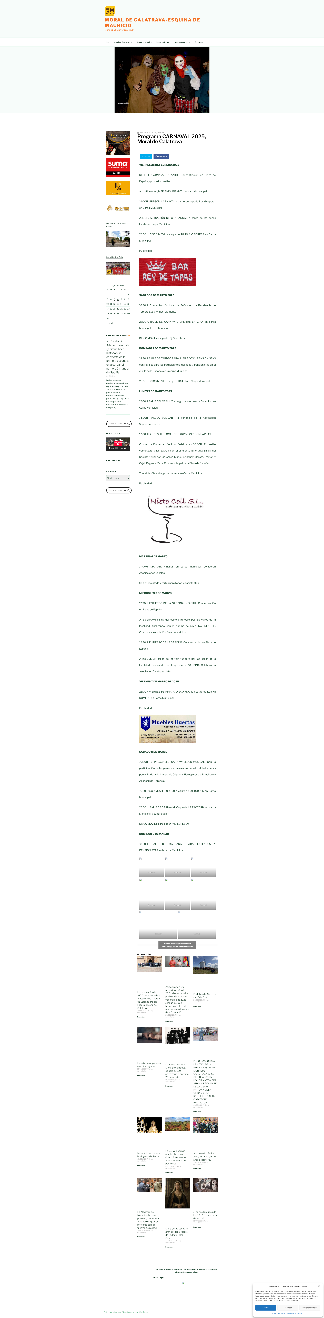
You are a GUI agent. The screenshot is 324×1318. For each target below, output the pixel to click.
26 (114, 313)
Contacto (198, 42)
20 (118, 309)
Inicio (107, 42)
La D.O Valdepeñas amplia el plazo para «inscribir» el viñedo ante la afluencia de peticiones (175, 1157)
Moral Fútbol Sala (114, 257)
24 (107, 313)
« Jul (111, 323)
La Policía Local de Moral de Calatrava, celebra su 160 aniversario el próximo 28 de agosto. (177, 1071)
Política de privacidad (294, 1313)
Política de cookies (279, 1313)
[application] (118, 444)
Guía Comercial (181, 42)
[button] (319, 1286)
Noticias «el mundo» (117, 335)
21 (121, 309)
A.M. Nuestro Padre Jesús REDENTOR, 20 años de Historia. (204, 1156)
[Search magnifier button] (128, 423)
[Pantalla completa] (128, 448)
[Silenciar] (125, 448)
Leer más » (141, 1017)
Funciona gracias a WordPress (135, 1312)
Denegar (288, 1308)
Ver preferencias (309, 1308)
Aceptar (265, 1308)
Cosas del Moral (143, 42)
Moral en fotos (162, 42)
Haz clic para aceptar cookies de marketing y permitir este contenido (177, 944)
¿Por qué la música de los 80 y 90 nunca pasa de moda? (205, 1215)
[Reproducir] (109, 448)
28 (121, 313)
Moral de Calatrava (122, 42)
